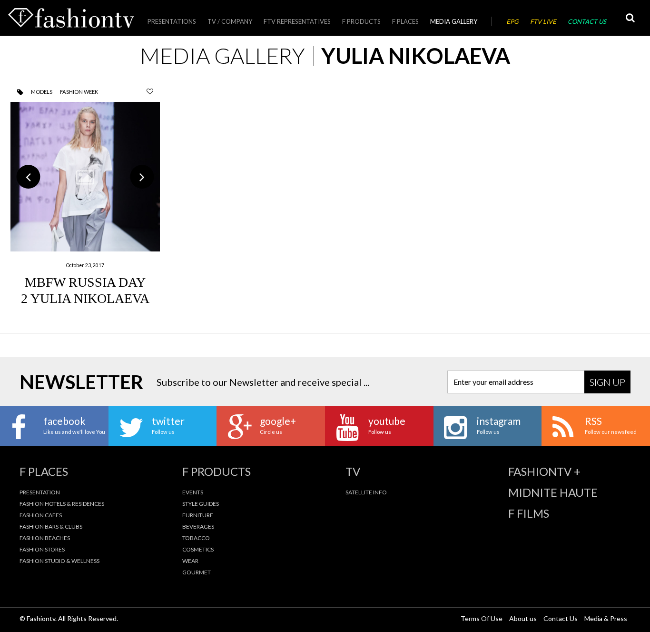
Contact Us (587, 21)
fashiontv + (544, 471)
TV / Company (229, 21)
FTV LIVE (543, 21)
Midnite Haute (553, 492)
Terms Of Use (481, 618)
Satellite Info (366, 492)
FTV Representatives (297, 21)
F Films (528, 513)
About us (523, 618)
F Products (361, 21)
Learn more (85, 202)
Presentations (172, 21)
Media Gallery (453, 21)
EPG (512, 21)
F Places (405, 21)
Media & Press (605, 618)
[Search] (630, 18)
